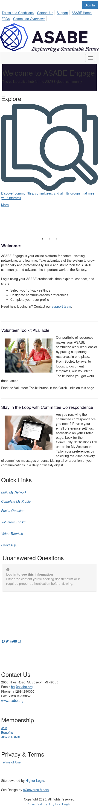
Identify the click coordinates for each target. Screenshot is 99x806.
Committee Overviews (29, 18)
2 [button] (49, 239)
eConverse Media (36, 789)
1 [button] (42, 239)
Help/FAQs (9, 545)
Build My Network (13, 492)
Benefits (7, 732)
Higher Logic (35, 780)
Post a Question (12, 510)
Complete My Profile (16, 501)
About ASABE (11, 737)
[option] (49, 151)
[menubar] (49, 15)
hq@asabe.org (22, 686)
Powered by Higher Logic (50, 804)
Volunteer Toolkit (13, 522)
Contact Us (45, 12)
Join (4, 728)
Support (62, 12)
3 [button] (56, 239)
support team (61, 306)
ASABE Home (82, 12)
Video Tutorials (12, 533)
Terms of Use (11, 762)
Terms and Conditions (18, 12)
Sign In (90, 5)
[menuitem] (19, 12)
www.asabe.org (12, 700)
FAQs (6, 18)
